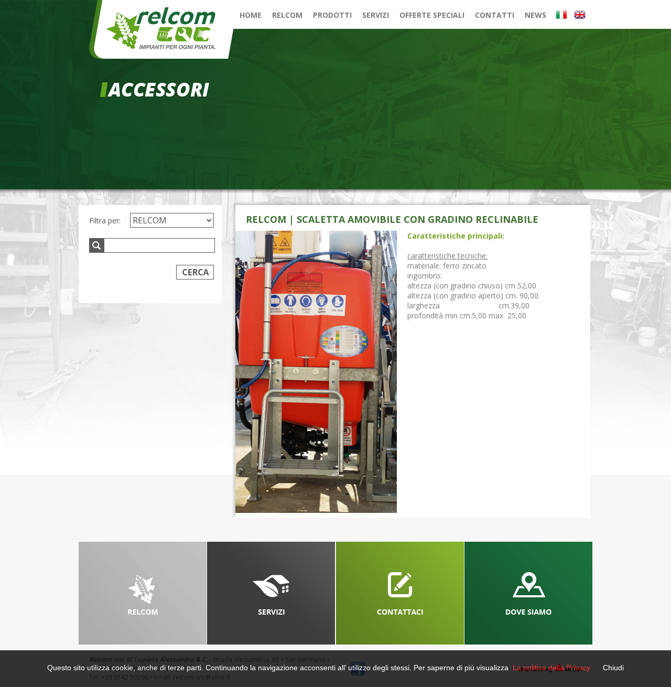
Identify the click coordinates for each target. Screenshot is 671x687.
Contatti (494, 15)
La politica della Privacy (551, 667)
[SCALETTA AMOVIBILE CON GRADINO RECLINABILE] (316, 372)
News (535, 15)
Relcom (287, 15)
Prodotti (332, 15)
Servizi (375, 15)
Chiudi (613, 667)
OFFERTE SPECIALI (431, 15)
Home (251, 15)
